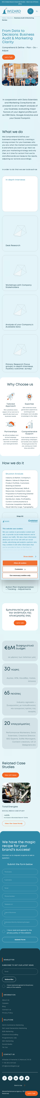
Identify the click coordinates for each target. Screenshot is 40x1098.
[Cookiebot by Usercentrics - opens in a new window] (28, 521)
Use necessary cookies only (20, 575)
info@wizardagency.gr (10, 1066)
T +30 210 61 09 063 (9, 1063)
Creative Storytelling (10, 1034)
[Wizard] (11, 13)
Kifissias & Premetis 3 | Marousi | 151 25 (16, 1059)
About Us (5, 1000)
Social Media (7, 1044)
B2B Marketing (7, 1031)
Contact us (6, 1009)
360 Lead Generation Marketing (14, 1028)
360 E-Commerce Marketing (13, 1025)
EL (37, 11)
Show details (28, 556)
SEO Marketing (7, 1041)
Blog (4, 1006)
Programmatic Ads (9, 1038)
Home (4, 18)
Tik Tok (5, 1047)
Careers (5, 1003)
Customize (19, 569)
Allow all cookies (20, 563)
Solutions (10, 18)
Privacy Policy (7, 1013)
